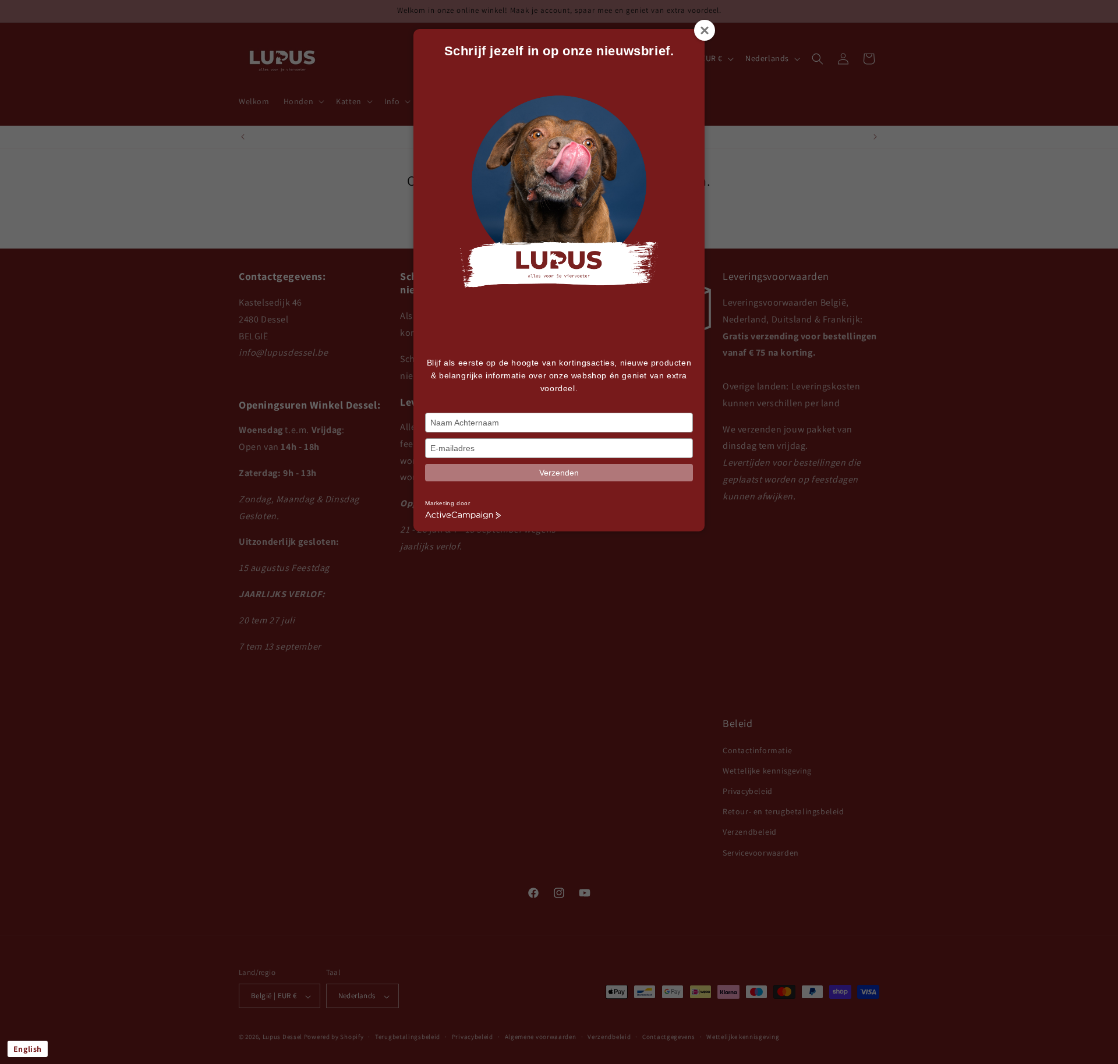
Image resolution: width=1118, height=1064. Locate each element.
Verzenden (559, 472)
